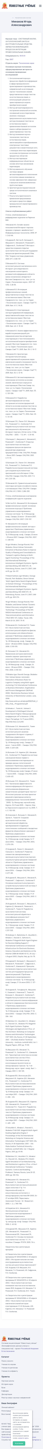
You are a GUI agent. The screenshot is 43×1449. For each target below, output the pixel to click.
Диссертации (7, 1394)
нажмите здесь (23, 1438)
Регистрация (7, 1411)
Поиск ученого (7, 1361)
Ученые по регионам (10, 1368)
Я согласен (19, 1443)
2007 (11, 59)
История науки (7, 1384)
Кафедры (5, 1391)
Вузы (3, 1387)
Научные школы (8, 1381)
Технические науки (23, 18)
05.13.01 (22, 56)
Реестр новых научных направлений (16, 1398)
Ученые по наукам (9, 1364)
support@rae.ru (35, 1440)
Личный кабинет (8, 1407)
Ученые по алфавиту (10, 1371)
